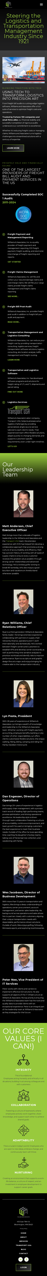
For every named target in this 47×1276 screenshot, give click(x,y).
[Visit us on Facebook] (26, 1259)
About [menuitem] (23, 1237)
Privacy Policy (23, 1228)
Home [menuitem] (23, 1233)
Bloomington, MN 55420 (23, 1225)
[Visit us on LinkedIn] (20, 1259)
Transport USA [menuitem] (23, 1245)
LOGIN (23, 1267)
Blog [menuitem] (23, 1249)
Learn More (13, 148)
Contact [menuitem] (23, 1253)
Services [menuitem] (23, 1241)
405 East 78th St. (23, 1222)
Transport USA (12, 541)
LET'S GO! (12, 446)
